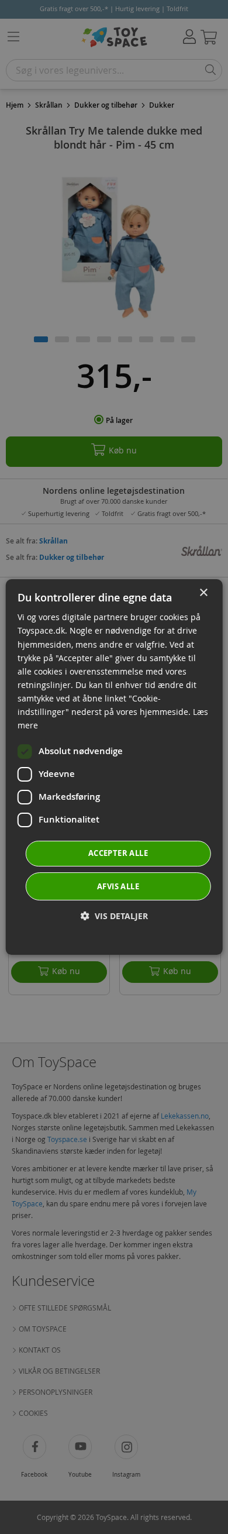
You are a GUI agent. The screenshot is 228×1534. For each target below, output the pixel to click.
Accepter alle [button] (118, 853)
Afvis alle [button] (118, 886)
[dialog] (114, 767)
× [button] (203, 593)
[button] (114, 916)
